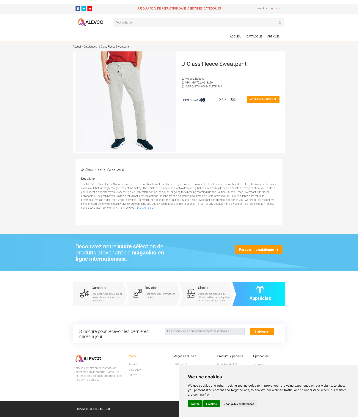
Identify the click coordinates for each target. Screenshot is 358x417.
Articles (273, 36)
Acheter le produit (263, 99)
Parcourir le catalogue (256, 249)
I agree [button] (195, 403)
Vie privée (258, 364)
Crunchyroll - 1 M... (228, 364)
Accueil (235, 36)
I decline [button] (211, 403)
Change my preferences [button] (239, 403)
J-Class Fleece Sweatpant (113, 46)
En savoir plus (144, 207)
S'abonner (262, 331)
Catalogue (254, 36)
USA (276, 8)
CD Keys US (180, 364)
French (261, 8)
